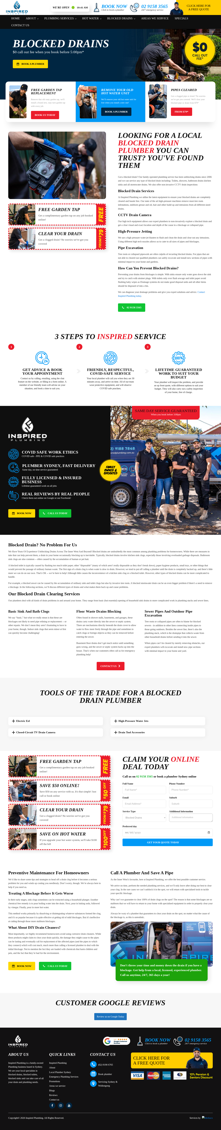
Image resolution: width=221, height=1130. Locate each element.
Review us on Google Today (110, 1016)
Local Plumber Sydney (60, 1072)
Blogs (52, 1090)
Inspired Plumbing (58, 1063)
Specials (181, 18)
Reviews (53, 1095)
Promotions (54, 1081)
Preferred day (130, 826)
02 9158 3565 (144, 776)
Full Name (128, 783)
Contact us (20, 25)
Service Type (129, 811)
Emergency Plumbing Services (63, 1076)
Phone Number (177, 783)
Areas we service (155, 18)
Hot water (90, 18)
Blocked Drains (120, 18)
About (31, 18)
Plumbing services (59, 18)
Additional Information (181, 811)
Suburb (173, 797)
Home (15, 18)
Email (126, 797)
